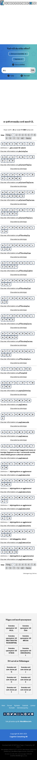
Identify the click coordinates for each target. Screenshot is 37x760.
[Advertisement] (18, 24)
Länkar (32, 705)
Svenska (18, 59)
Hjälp (12, 76)
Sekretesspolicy (22, 708)
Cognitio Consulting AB (18, 737)
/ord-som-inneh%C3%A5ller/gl (21, 755)
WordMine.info (25, 721)
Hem (3, 705)
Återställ (27, 76)
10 (10, 138)
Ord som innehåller (18, 54)
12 (18, 138)
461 (22, 138)
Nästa (28, 138)
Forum (9, 705)
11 (14, 138)
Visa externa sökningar (18, 169)
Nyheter (17, 705)
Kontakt (12, 708)
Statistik (25, 705)
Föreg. (8, 135)
